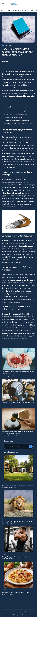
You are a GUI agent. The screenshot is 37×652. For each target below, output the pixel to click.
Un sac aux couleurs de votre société (13, 117)
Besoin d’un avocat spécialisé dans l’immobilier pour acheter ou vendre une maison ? (18, 432)
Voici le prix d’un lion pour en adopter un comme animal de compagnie (17, 522)
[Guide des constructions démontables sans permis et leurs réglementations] (18, 468)
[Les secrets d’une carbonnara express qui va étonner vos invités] (18, 575)
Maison (4, 483)
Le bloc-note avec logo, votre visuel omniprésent (16, 111)
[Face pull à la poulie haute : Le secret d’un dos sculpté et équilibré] (18, 539)
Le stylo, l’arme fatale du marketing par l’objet (15, 114)
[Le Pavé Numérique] (13, 4)
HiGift (27, 254)
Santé (3, 376)
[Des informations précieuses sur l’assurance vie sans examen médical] (18, 359)
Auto (3, 405)
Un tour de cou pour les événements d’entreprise (16, 120)
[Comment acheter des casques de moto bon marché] (18, 390)
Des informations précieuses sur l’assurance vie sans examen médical (18, 372)
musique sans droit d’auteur (12, 333)
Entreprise (5, 61)
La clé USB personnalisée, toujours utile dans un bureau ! (18, 124)
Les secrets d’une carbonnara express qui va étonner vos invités (15, 593)
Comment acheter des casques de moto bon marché (18, 402)
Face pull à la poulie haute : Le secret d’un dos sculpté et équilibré (16, 558)
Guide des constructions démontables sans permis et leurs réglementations (17, 486)
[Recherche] (34, 4)
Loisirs (4, 554)
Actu (3, 518)
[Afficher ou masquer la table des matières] (22, 107)
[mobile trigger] (3, 4)
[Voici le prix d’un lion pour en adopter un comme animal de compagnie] (18, 503)
